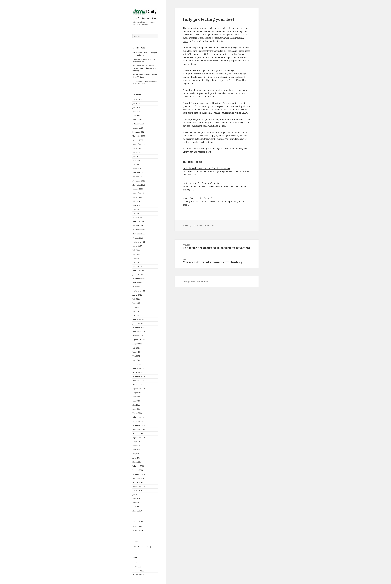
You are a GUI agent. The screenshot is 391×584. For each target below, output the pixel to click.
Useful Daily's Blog (145, 18)
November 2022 (138, 283)
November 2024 (138, 185)
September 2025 (138, 144)
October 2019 (137, 433)
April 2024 (136, 213)
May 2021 (136, 356)
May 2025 (136, 160)
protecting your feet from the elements (201, 183)
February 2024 (138, 222)
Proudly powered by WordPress (195, 282)
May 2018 (136, 503)
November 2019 (138, 429)
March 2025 (137, 169)
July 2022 (136, 299)
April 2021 (136, 360)
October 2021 (137, 336)
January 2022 (137, 323)
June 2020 (136, 401)
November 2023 (138, 234)
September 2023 (138, 242)
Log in (134, 562)
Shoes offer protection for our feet (198, 198)
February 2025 (138, 173)
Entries (136, 566)
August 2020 (137, 393)
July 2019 (136, 446)
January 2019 (137, 470)
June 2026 (136, 107)
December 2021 (138, 327)
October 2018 (137, 482)
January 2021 (137, 372)
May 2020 (136, 405)
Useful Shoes (137, 527)
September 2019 (138, 437)
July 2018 (136, 494)
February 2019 (138, 466)
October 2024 (137, 189)
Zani (200, 226)
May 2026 (136, 112)
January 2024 (137, 226)
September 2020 (138, 389)
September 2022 (138, 291)
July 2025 (136, 152)
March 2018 (137, 511)
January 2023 (137, 274)
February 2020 (138, 417)
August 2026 (137, 99)
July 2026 (136, 103)
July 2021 (136, 348)
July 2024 (136, 201)
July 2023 (136, 250)
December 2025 (138, 132)
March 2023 (137, 266)
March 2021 (137, 364)
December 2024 (138, 181)
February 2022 (138, 319)
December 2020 (138, 376)
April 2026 (136, 116)
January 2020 (137, 421)
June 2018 (136, 499)
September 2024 (138, 193)
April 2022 (136, 311)
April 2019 (136, 458)
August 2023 (137, 246)
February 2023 (138, 270)
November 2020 (138, 380)
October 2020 (137, 384)
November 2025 (138, 136)
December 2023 (138, 230)
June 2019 (136, 450)
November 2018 (138, 478)
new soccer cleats (226, 109)
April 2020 (136, 409)
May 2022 (136, 307)
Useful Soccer (137, 531)
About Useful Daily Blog (141, 546)
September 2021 (138, 340)
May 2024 (136, 209)
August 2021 (137, 344)
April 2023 (136, 262)
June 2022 (136, 303)
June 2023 (136, 254)
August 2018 (137, 490)
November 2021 (138, 331)
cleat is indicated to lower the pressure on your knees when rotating (144, 68)
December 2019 (138, 425)
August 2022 (137, 295)
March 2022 (137, 315)
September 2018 (138, 486)
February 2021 (138, 368)
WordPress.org (138, 574)
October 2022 (137, 287)
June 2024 (136, 205)
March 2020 (137, 413)
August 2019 (137, 441)
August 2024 (137, 197)
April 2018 (136, 507)
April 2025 (136, 164)
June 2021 (136, 352)
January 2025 (137, 177)
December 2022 (138, 279)
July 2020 (136, 397)
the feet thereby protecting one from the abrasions (206, 168)
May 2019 (136, 454)
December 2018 (138, 474)
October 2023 (137, 238)
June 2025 (136, 156)
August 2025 (137, 148)
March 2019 (137, 462)
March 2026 (137, 120)
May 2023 (136, 258)
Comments (138, 570)
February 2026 (138, 124)
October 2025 (137, 140)
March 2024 (137, 217)
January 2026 (137, 128)
